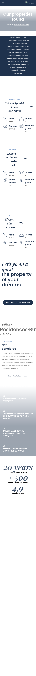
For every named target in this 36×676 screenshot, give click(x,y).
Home (9, 24)
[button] (18, 302)
